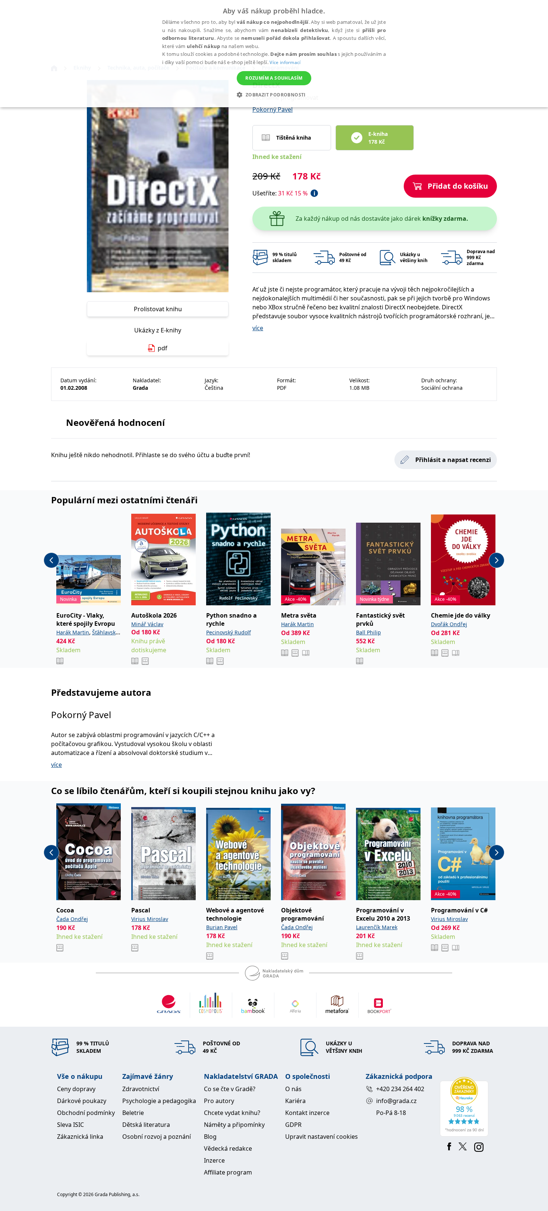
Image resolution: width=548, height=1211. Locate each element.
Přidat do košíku (458, 186)
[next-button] (496, 560)
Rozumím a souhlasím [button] (274, 78)
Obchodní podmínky (86, 1113)
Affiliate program (228, 1172)
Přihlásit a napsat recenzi (453, 460)
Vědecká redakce (228, 1148)
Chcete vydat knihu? (232, 1113)
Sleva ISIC (70, 1125)
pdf (162, 348)
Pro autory (219, 1101)
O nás (293, 1089)
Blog (210, 1136)
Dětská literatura (146, 1125)
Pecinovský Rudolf (228, 632)
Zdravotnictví (140, 1089)
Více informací (285, 62)
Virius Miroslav (149, 918)
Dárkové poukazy (81, 1101)
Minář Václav (147, 624)
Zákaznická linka (80, 1136)
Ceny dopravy (76, 1089)
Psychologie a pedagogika (159, 1101)
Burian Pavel (221, 927)
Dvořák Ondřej (449, 624)
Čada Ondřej (72, 918)
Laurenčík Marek (376, 927)
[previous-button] (51, 560)
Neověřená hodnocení (115, 422)
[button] (273, 94)
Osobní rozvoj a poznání (156, 1136)
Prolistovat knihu (158, 309)
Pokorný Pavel (272, 109)
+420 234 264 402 (400, 1089)
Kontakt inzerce (307, 1113)
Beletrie (133, 1113)
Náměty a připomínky (234, 1125)
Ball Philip (368, 632)
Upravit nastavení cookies (321, 1136)
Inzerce (214, 1160)
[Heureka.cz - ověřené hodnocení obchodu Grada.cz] (465, 1107)
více (257, 328)
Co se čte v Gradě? (229, 1089)
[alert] (274, 53)
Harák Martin (72, 632)
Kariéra (295, 1101)
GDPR (293, 1125)
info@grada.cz (396, 1101)
